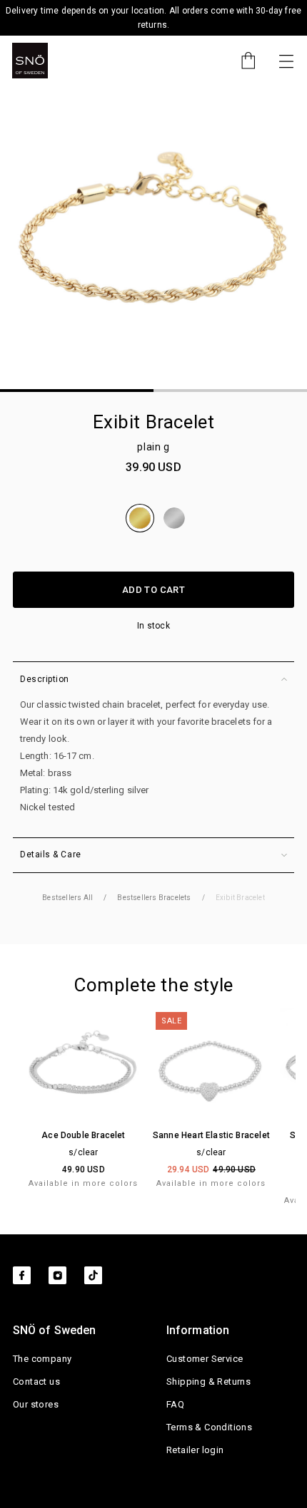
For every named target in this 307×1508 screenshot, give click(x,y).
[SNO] (30, 61)
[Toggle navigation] (286, 60)
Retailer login (195, 1450)
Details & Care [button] (50, 854)
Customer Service (204, 1358)
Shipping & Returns (208, 1381)
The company (42, 1358)
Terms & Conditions (209, 1427)
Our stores (36, 1404)
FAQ (175, 1404)
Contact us (36, 1381)
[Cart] (241, 60)
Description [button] (44, 679)
